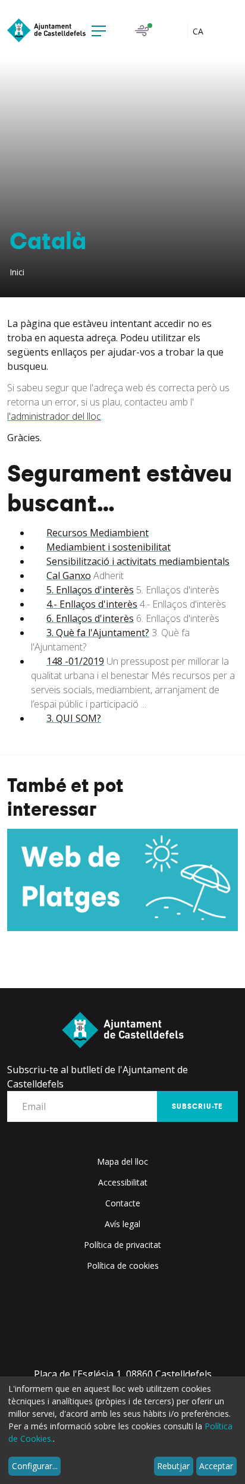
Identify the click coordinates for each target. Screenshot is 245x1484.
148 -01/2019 (75, 661)
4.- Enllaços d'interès (91, 604)
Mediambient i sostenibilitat (108, 547)
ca (199, 31)
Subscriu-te (197, 1106)
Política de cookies (123, 1265)
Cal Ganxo (68, 575)
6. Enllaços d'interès (90, 618)
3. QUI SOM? (73, 718)
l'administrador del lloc (54, 416)
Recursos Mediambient (97, 532)
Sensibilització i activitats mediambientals (138, 561)
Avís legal (122, 1224)
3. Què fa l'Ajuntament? (97, 632)
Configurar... (35, 1466)
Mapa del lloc (122, 1161)
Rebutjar (173, 1466)
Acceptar (216, 1466)
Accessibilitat (122, 1182)
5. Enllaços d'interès (90, 589)
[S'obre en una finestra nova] (122, 880)
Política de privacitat (122, 1244)
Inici (17, 272)
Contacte (122, 1203)
